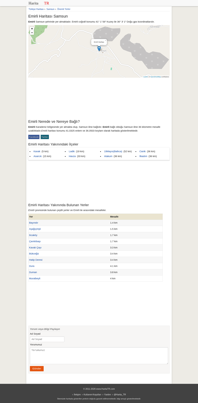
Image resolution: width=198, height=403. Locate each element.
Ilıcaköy (33, 235)
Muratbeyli (34, 278)
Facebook (34, 137)
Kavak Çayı (35, 247)
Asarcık (38, 156)
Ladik (72, 151)
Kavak (37, 151)
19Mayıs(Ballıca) (113, 151)
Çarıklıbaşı (35, 241)
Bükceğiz (34, 253)
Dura (31, 266)
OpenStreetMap (155, 77)
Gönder (36, 368)
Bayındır (33, 222)
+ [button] (32, 28)
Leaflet (145, 77)
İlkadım (143, 156)
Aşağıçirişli (35, 229)
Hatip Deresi (35, 260)
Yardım (107, 394)
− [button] (32, 32)
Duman (33, 272)
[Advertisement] (99, 98)
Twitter (44, 137)
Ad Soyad (35, 333)
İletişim (77, 394)
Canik (142, 151)
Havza (72, 156)
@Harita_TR (120, 394)
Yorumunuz (36, 344)
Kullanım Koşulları (92, 394)
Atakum (108, 156)
